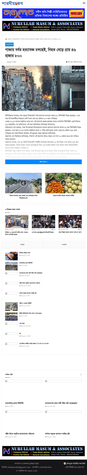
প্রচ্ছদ (9, 39)
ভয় (20, 333)
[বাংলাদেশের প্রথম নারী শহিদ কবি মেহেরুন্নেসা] (11, 276)
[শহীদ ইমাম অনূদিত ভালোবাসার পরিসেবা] (11, 286)
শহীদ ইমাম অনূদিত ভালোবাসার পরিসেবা (29, 283)
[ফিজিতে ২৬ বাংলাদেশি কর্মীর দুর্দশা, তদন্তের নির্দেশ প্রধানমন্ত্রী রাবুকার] (16, 221)
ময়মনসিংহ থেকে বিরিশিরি (25, 263)
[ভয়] (11, 336)
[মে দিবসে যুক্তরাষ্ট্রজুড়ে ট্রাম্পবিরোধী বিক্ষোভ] (43, 221)
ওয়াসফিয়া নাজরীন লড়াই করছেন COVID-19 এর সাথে (34, 343)
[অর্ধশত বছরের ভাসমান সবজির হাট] (11, 296)
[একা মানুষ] (11, 326)
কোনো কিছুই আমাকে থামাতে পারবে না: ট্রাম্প (70, 232)
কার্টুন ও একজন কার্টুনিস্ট (25, 303)
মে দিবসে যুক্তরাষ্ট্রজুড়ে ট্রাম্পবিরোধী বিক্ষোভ (43, 232)
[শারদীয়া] (12, 3)
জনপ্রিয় (22, 245)
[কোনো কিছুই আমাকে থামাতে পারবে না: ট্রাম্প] (70, 221)
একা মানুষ (22, 323)
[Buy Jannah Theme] (43, 13)
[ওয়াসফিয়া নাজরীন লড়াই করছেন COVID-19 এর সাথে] (11, 347)
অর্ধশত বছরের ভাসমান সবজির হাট (27, 293)
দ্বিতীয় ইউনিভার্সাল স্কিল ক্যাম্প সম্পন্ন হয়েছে (30, 313)
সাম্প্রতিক (64, 245)
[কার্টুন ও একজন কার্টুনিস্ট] (11, 306)
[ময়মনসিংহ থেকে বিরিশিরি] (11, 266)
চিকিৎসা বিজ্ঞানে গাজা (24, 253)
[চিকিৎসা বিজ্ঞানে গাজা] (11, 256)
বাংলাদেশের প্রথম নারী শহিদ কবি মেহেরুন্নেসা (30, 273)
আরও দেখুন (43, 162)
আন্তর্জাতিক (15, 39)
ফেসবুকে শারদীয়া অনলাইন (75, 463)
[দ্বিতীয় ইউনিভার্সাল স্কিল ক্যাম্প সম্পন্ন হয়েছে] (11, 316)
